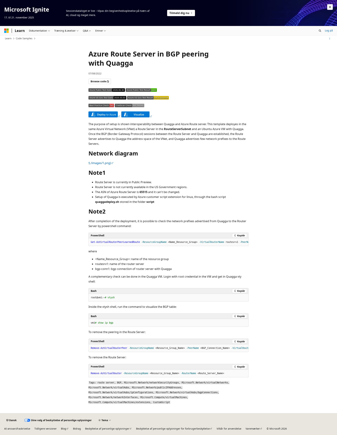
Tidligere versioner (45, 428)
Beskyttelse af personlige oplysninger (107, 428)
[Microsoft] (6, 30)
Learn (8, 38)
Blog (63, 428)
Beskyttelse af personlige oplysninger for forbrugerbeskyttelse (173, 428)
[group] (168, 242)
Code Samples (24, 38)
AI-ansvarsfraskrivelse (17, 428)
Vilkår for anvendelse (229, 428)
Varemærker (253, 428)
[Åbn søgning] (319, 31)
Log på (329, 30)
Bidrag (77, 428)
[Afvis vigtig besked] (330, 7)
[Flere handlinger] (330, 38)
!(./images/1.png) (99, 163)
